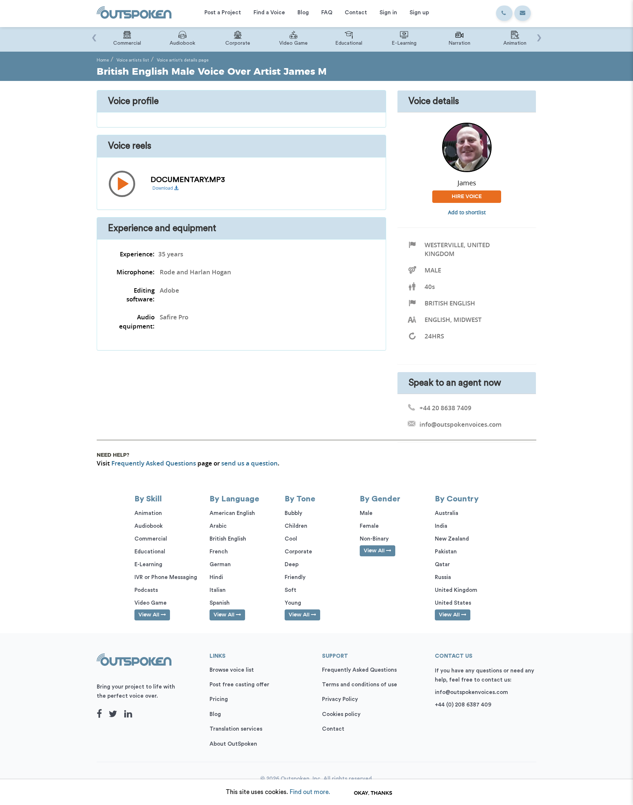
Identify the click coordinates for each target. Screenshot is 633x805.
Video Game (150, 603)
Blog (215, 714)
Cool (291, 539)
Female (369, 526)
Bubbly (293, 513)
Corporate (298, 551)
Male (433, 270)
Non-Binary (374, 539)
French (219, 551)
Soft (290, 590)
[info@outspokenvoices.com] (522, 13)
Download (163, 188)
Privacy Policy (340, 699)
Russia (443, 577)
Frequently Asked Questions (153, 463)
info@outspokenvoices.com (471, 692)
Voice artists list (132, 60)
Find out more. (309, 792)
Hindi (216, 577)
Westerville (444, 245)
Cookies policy (341, 714)
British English (450, 303)
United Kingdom (456, 590)
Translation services (236, 729)
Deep (292, 564)
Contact (333, 729)
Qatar (442, 564)
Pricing (219, 699)
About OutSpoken (233, 744)
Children (296, 526)
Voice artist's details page (182, 60)
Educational (149, 551)
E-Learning (148, 564)
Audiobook (148, 526)
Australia (446, 513)
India (441, 526)
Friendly (295, 577)
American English (232, 513)
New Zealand (452, 539)
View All (149, 614)
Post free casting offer (239, 684)
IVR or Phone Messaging (165, 577)
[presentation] (94, 34)
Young (293, 603)
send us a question (249, 463)
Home (103, 60)
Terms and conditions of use (359, 684)
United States (453, 603)
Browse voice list (232, 670)
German (220, 564)
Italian (218, 590)
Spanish (220, 603)
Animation (148, 513)
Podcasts (146, 590)
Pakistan (446, 551)
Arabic (218, 526)
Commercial (150, 539)
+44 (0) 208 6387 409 (463, 705)
